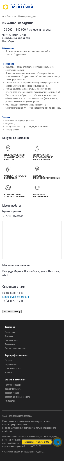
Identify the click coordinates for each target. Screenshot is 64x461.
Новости (8, 372)
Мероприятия (11, 364)
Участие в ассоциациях (15, 348)
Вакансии (9, 336)
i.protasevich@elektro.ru (15, 296)
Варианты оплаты (13, 389)
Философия (10, 344)
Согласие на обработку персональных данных (23, 451)
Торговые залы (11, 340)
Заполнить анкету (12, 311)
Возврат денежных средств (17, 397)
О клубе (8, 360)
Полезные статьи (13, 368)
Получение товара (13, 385)
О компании (10, 332)
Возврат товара (12, 393)
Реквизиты (10, 401)
